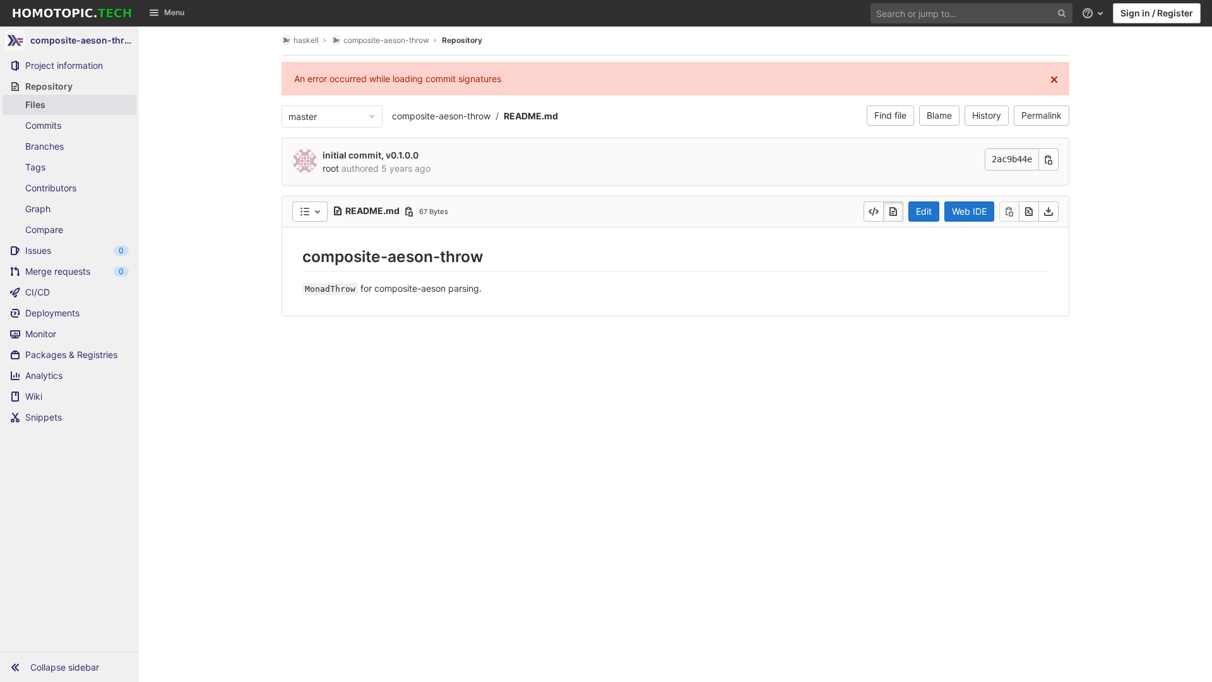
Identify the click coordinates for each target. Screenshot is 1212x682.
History (986, 115)
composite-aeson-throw (441, 116)
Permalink (1041, 115)
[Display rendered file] (893, 211)
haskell (306, 40)
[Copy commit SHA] (1048, 159)
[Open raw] (1029, 211)
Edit (924, 211)
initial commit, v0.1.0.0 (371, 155)
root (331, 168)
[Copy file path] (409, 211)
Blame (939, 115)
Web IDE (969, 211)
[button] (69, 667)
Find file (890, 115)
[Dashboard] (72, 13)
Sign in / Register (1156, 13)
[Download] (1048, 211)
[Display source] (874, 211)
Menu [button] (174, 12)
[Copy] (1009, 211)
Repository (462, 40)
